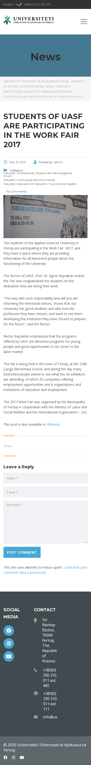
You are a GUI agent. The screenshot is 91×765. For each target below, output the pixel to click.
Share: (8, 446)
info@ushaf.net (56, 717)
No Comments (16, 191)
